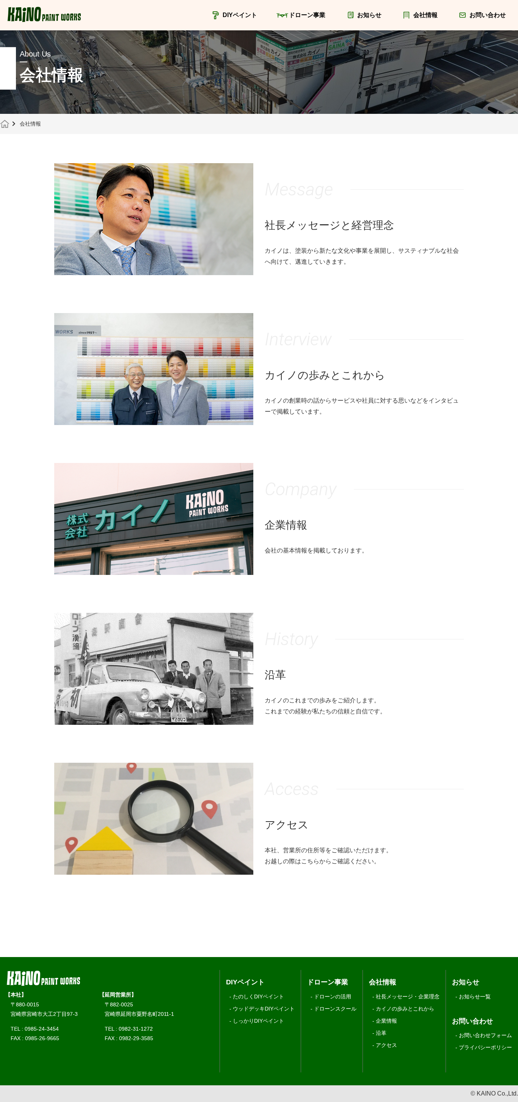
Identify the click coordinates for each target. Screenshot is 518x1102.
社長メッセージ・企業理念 (408, 996)
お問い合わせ (487, 15)
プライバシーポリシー (485, 1047)
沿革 (381, 1033)
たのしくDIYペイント (258, 996)
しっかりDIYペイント (258, 1021)
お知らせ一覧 (475, 996)
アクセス (386, 1045)
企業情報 (386, 1021)
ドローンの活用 (332, 996)
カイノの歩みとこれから (405, 1009)
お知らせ (369, 15)
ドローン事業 (307, 15)
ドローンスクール (335, 1009)
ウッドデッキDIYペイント (264, 1009)
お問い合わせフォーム (485, 1035)
